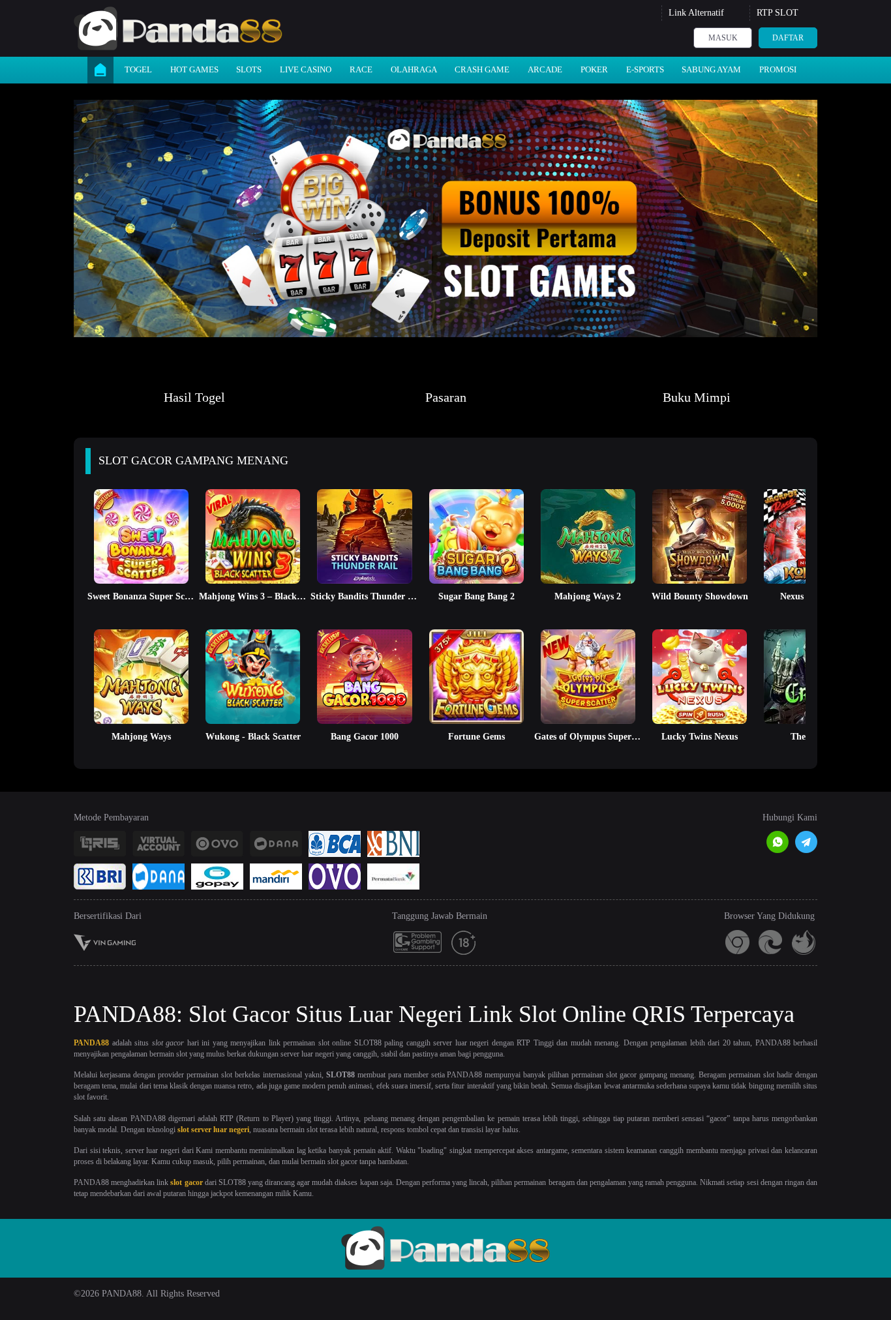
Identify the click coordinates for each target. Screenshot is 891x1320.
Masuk (723, 37)
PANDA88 (91, 1042)
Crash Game (482, 69)
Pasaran (445, 397)
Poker (594, 69)
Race (361, 69)
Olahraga (414, 69)
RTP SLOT (777, 13)
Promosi (777, 69)
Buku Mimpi (697, 397)
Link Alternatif (696, 13)
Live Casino (305, 69)
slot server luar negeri (213, 1129)
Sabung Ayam (711, 69)
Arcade (545, 69)
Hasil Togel (194, 397)
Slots (249, 69)
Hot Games (194, 69)
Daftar (788, 37)
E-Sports (645, 69)
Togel (138, 69)
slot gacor (186, 1182)
